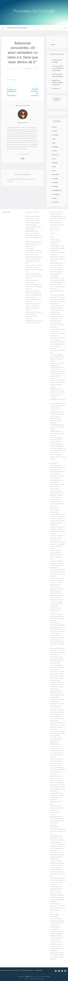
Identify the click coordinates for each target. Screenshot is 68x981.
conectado (23, 179)
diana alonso (22, 122)
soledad (54, 198)
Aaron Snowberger (46, 977)
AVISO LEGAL (4, 970)
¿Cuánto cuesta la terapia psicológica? (57, 75)
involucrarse (55, 155)
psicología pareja (57, 190)
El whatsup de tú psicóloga (57, 61)
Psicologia (55, 183)
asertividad (55, 135)
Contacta (14, 970)
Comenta (35, 69)
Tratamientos (38, 970)
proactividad (55, 175)
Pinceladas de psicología (34, 11)
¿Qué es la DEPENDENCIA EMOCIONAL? (12, 92)
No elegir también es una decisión (34, 92)
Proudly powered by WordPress (25, 977)
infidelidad (55, 147)
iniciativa (54, 151)
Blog (10, 970)
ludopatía (54, 163)
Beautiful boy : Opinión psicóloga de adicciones (57, 82)
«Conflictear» (56, 89)
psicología (55, 179)
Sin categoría (27, 69)
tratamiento (55, 202)
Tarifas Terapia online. (27, 970)
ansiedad (54, 131)
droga (53, 143)
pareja (54, 171)
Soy (19, 970)
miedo (54, 167)
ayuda (53, 139)
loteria (54, 159)
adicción (54, 127)
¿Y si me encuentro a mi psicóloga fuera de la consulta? (58, 68)
